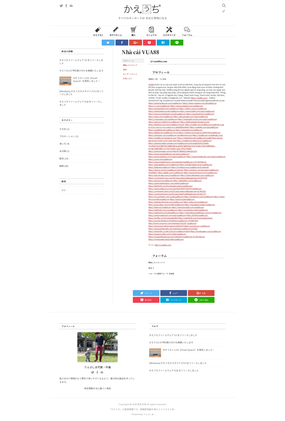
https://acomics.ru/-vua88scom (197, 226)
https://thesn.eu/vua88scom (159, 207)
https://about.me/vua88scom (160, 180)
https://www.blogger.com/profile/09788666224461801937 (172, 151)
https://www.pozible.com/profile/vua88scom (167, 234)
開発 (61, 165)
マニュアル (151, 35)
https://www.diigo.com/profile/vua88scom (166, 204)
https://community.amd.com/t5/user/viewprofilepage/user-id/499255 (177, 191)
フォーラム (187, 35)
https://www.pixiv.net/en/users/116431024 (166, 226)
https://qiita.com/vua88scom (195, 202)
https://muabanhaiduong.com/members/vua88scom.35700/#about (176, 236)
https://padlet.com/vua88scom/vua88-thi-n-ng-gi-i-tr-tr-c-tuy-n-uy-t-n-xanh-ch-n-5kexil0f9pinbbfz (186, 125)
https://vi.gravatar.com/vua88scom (162, 119)
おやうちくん (116, 35)
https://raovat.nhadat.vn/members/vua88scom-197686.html (173, 220)
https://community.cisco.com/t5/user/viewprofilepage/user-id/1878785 (177, 178)
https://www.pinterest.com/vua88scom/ (186, 106)
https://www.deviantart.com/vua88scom (197, 175)
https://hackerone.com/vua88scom (198, 196)
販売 (61, 158)
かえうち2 (98, 35)
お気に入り (127, 78)
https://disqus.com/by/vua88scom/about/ (166, 170)
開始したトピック (130, 65)
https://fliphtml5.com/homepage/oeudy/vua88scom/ (170, 186)
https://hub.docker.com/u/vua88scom (164, 175)
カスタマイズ (169, 35)
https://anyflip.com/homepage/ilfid (163, 218)
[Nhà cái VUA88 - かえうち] (163, 43)
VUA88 (151, 84)
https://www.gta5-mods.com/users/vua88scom (197, 119)
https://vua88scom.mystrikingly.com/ (207, 135)
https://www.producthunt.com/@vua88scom (167, 114)
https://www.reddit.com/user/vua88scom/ (197, 111)
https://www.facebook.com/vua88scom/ (165, 103)
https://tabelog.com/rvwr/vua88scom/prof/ (166, 124)
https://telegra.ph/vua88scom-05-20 (163, 132)
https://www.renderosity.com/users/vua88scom (205, 156)
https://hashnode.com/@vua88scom (163, 212)
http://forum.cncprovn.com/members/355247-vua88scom (172, 223)
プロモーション (67, 136)
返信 (125, 69)
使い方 (62, 143)
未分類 (62, 151)
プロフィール (128, 60)
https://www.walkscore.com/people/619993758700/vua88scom (175, 188)
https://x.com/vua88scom (159, 106)
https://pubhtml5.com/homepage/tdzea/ (195, 218)
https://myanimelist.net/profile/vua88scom (166, 239)
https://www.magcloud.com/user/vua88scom (167, 215)
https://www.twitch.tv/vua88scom (200, 114)
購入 (134, 35)
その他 (62, 128)
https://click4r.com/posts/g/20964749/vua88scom (199, 132)
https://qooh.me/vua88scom (160, 159)
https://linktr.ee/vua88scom (159, 167)
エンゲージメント (130, 74)
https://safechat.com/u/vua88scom (163, 210)
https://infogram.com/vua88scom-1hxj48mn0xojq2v (170, 135)
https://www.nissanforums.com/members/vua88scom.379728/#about (177, 162)
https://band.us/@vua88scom (182, 199)
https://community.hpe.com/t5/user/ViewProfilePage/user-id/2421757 (177, 194)
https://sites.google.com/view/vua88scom (190, 116)
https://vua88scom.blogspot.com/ (162, 138)
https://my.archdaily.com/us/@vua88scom (166, 196)
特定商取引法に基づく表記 (97, 388)
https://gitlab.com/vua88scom (170, 172)
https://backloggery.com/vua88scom (205, 231)
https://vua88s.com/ (199, 98)
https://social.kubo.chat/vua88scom (193, 210)
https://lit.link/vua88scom (197, 215)
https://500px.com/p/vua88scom (193, 108)
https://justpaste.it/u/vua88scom (188, 130)
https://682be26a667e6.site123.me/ (195, 122)
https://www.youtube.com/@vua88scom (200, 103)
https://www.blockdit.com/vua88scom (188, 207)
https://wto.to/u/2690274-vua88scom (164, 122)
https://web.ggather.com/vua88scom (163, 164)
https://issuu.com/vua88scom (160, 116)
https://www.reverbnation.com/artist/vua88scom (168, 183)
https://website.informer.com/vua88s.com (165, 202)
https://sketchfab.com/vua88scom (187, 180)
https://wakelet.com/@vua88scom (204, 127)
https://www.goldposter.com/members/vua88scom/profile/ (173, 228)
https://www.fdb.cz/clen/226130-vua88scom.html (169, 231)
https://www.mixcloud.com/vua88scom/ (200, 172)
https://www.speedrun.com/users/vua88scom (167, 156)
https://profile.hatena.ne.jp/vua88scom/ (195, 164)
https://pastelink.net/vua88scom (161, 130)
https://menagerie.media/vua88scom (200, 204)
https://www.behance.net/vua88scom (163, 111)
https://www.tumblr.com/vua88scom (163, 108)
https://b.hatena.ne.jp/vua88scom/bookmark (190, 167)
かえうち (141, 404)
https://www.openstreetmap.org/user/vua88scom (168, 154)
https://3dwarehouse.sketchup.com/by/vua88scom (200, 212)
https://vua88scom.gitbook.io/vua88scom (194, 140)
